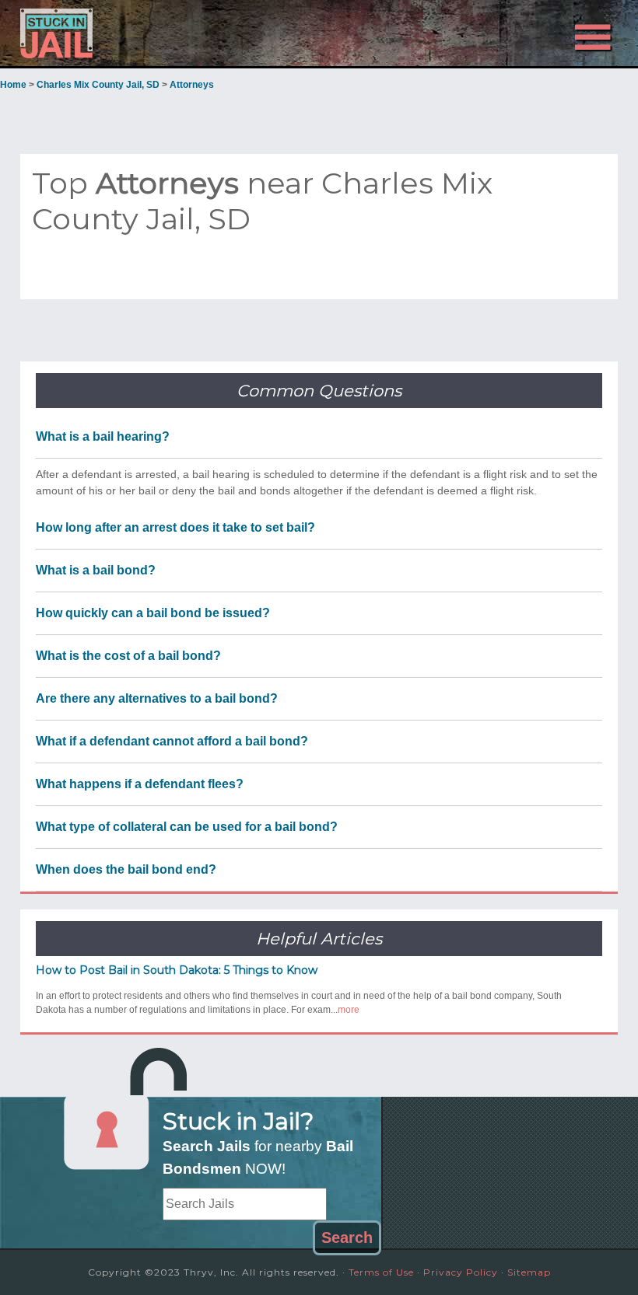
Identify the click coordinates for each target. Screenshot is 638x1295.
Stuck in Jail (109, 33)
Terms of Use (381, 1272)
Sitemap (529, 1272)
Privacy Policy (460, 1272)
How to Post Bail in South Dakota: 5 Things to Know (176, 970)
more (348, 1009)
